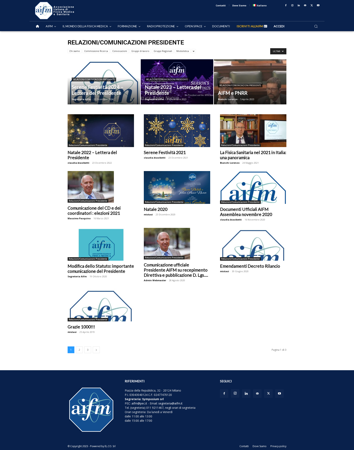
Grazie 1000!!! (81, 326)
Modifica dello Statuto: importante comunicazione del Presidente (101, 268)
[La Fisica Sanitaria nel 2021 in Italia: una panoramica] (253, 130)
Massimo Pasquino (79, 218)
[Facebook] (286, 5)
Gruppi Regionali (163, 51)
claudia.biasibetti (78, 162)
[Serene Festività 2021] (177, 130)
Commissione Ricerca (96, 51)
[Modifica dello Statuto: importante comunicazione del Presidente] (101, 244)
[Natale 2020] (177, 187)
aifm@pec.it (139, 403)
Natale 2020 (155, 209)
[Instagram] (292, 5)
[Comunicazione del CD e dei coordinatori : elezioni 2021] (101, 187)
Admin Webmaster (155, 280)
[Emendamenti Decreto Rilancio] (253, 244)
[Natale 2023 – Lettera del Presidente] (177, 81)
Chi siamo (74, 51)
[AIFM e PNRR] (250, 81)
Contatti (244, 446)
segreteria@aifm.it (170, 403)
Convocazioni (119, 51)
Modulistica (182, 51)
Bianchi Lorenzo (227, 99)
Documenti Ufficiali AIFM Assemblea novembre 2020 (246, 212)
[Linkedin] (299, 5)
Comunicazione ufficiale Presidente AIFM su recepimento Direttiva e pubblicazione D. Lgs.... (176, 270)
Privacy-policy (278, 446)
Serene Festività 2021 (165, 152)
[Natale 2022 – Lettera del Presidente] (101, 130)
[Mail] (305, 5)
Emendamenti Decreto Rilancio (250, 265)
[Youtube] (318, 5)
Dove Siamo (260, 446)
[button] (316, 26)
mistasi (148, 214)
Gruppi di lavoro (140, 51)
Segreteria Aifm (81, 99)
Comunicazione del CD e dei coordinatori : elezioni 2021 (94, 210)
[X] (312, 5)
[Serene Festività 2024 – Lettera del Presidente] (104, 81)
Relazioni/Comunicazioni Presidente (94, 79)
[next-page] (96, 349)
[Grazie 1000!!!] (101, 305)
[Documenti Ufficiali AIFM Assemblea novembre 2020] (253, 187)
